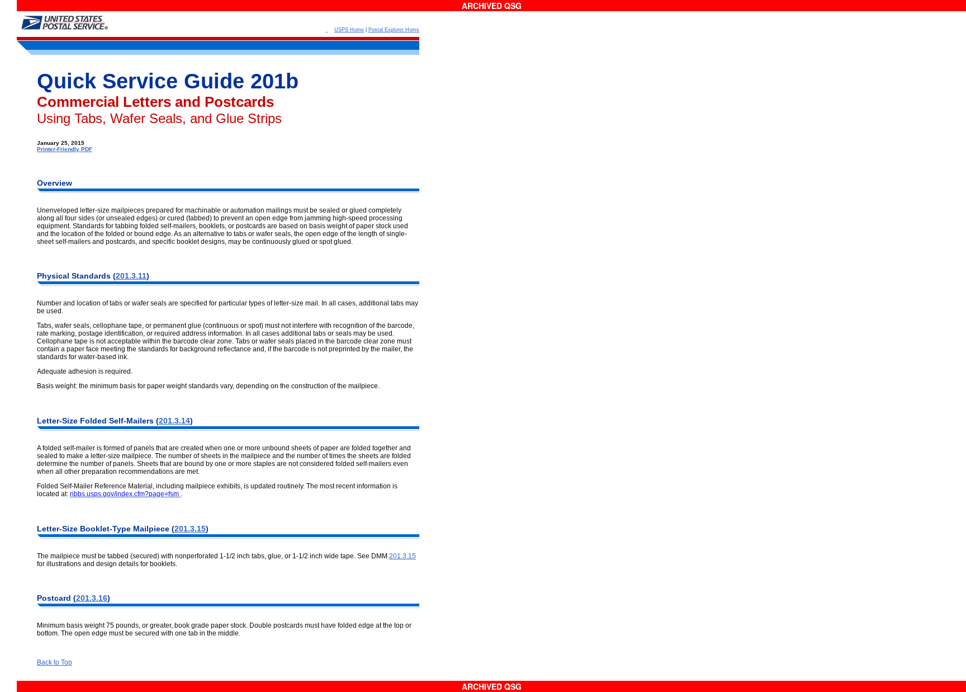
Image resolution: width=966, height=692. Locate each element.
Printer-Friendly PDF (64, 149)
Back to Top (54, 662)
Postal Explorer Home (393, 29)
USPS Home (349, 29)
